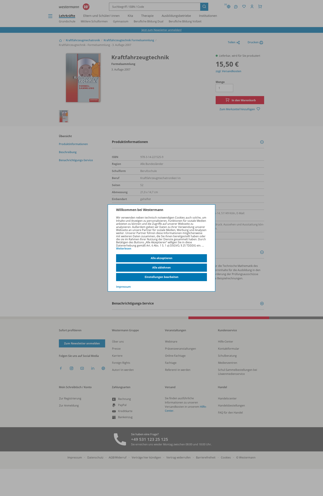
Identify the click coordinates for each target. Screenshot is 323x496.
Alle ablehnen (161, 267)
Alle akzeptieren (161, 258)
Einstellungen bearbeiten (161, 277)
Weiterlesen (123, 248)
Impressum (123, 286)
